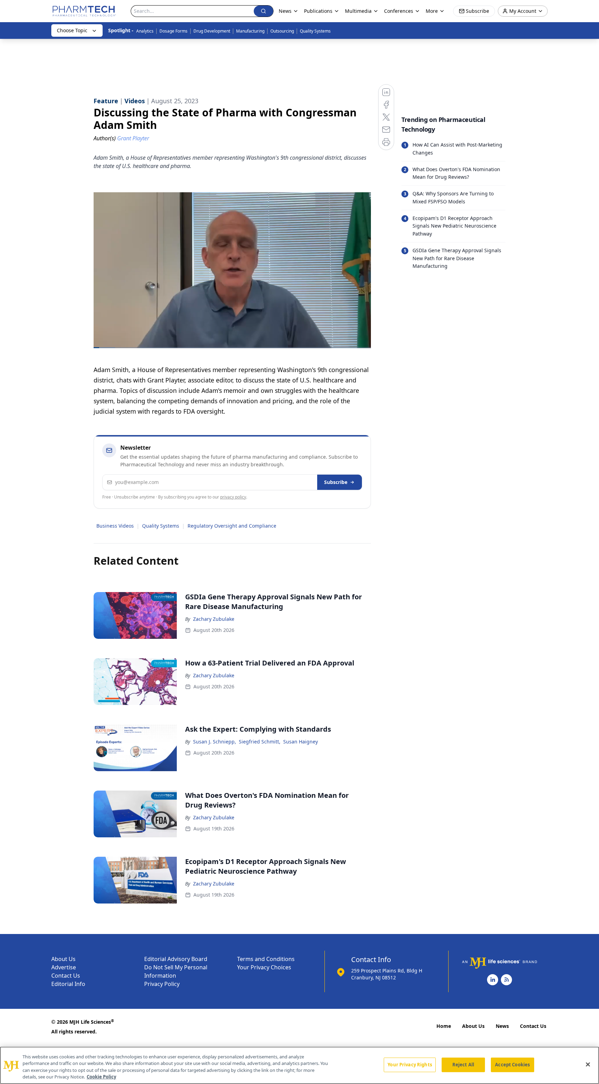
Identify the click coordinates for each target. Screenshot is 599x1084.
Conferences (398, 11)
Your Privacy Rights (410, 1064)
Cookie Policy (101, 1077)
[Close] (588, 1064)
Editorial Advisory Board (175, 959)
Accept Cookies (512, 1064)
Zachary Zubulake (213, 619)
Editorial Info (68, 984)
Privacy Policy (162, 984)
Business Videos (115, 525)
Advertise (63, 967)
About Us (63, 959)
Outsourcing (282, 31)
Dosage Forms (173, 31)
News (502, 1026)
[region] (299, 1065)
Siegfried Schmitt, (259, 741)
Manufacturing (250, 31)
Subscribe (335, 482)
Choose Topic (72, 30)
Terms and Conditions (266, 959)
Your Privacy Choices (264, 967)
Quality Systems (315, 31)
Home (443, 1026)
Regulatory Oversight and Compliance (232, 525)
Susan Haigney (300, 741)
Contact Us (65, 975)
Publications (318, 11)
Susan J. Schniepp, (214, 741)
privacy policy (233, 497)
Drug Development (211, 31)
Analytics (145, 31)
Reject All (463, 1064)
